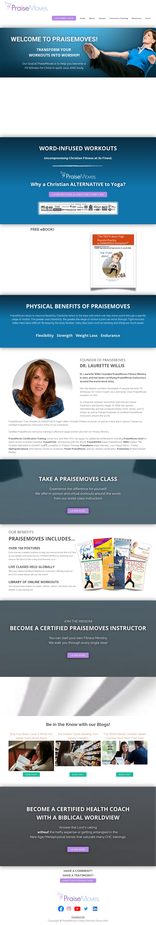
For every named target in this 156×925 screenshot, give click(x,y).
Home (82, 18)
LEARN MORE (78, 511)
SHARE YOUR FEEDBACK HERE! (78, 881)
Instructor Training (119, 18)
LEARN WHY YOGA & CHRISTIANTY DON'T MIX (78, 194)
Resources (136, 18)
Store (148, 18)
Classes (102, 18)
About (92, 18)
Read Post (31, 775)
